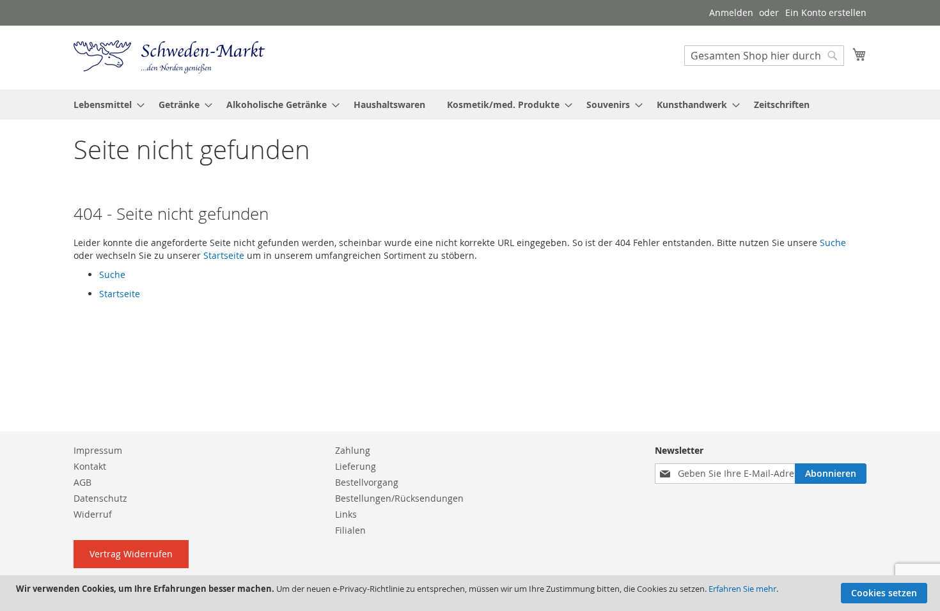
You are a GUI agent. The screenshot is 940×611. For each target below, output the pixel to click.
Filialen (350, 530)
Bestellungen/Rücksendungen (399, 498)
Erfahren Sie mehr (742, 588)
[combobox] (764, 55)
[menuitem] (105, 104)
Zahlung (352, 450)
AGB (82, 482)
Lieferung (355, 466)
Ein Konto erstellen (825, 12)
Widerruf (93, 514)
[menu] (470, 104)
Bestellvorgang (366, 482)
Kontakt (90, 466)
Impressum (98, 450)
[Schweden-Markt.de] (169, 56)
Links (346, 514)
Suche (833, 242)
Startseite (223, 255)
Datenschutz (100, 498)
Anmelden (731, 12)
